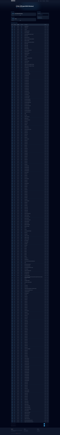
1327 (21, 285)
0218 (21, 32)
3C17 (21, 248)
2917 (21, 326)
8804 (21, 170)
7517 (21, 372)
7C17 (21, 102)
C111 (21, 124)
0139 (21, 37)
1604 (21, 194)
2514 (21, 29)
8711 (21, 126)
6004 (21, 151)
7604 (21, 143)
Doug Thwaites (19, 433)
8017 (21, 399)
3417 (21, 339)
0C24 (21, 45)
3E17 (21, 383)
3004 (21, 202)
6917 (21, 83)
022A (21, 358)
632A (21, 369)
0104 (21, 183)
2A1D (21, 288)
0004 (21, 186)
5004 (21, 205)
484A (21, 232)
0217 (21, 320)
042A (21, 364)
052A (21, 366)
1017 (21, 315)
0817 (21, 342)
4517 (21, 251)
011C (21, 275)
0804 (21, 175)
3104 (21, 199)
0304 (21, 172)
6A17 (21, 350)
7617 (21, 393)
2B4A (21, 53)
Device (47, 26)
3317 (21, 337)
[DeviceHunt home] (13, 1)
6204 (21, 148)
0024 (21, 293)
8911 (21, 118)
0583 (21, 237)
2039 (21, 56)
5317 (21, 105)
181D (21, 40)
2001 (21, 262)
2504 (21, 221)
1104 (21, 197)
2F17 (21, 72)
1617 (21, 331)
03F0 (14, 26)
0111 (21, 264)
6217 (21, 91)
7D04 (21, 213)
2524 (21, 418)
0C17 (21, 299)
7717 (21, 64)
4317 (21, 97)
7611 (21, 216)
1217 (21, 323)
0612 (21, 51)
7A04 (21, 210)
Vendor (45, 26)
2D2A (21, 407)
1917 (21, 345)
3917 (21, 388)
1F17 (21, 94)
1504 (21, 191)
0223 (21, 224)
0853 (21, 240)
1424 (21, 259)
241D (21, 267)
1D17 (21, 318)
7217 (21, 377)
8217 (21, 396)
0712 (21, 121)
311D (21, 34)
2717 (21, 75)
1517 (21, 80)
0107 (21, 59)
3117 (21, 243)
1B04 (21, 140)
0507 (21, 229)
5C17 (21, 391)
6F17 (21, 110)
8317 (21, 380)
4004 (21, 113)
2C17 (21, 307)
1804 (21, 189)
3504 (21, 159)
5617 (21, 361)
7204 (21, 137)
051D (21, 48)
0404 (21, 178)
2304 (21, 164)
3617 (21, 70)
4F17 (21, 99)
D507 (21, 26)
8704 (21, 156)
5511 (21, 218)
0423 (21, 280)
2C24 (21, 412)
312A (21, 404)
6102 (21, 270)
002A (21, 385)
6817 (21, 86)
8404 (21, 167)
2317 (21, 353)
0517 (21, 296)
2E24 (21, 415)
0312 (21, 67)
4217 (21, 245)
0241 (21, 410)
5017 (21, 256)
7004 (21, 132)
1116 (21, 291)
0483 (21, 235)
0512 (21, 145)
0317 (21, 312)
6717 (21, 78)
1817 (21, 334)
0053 (21, 129)
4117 (21, 304)
